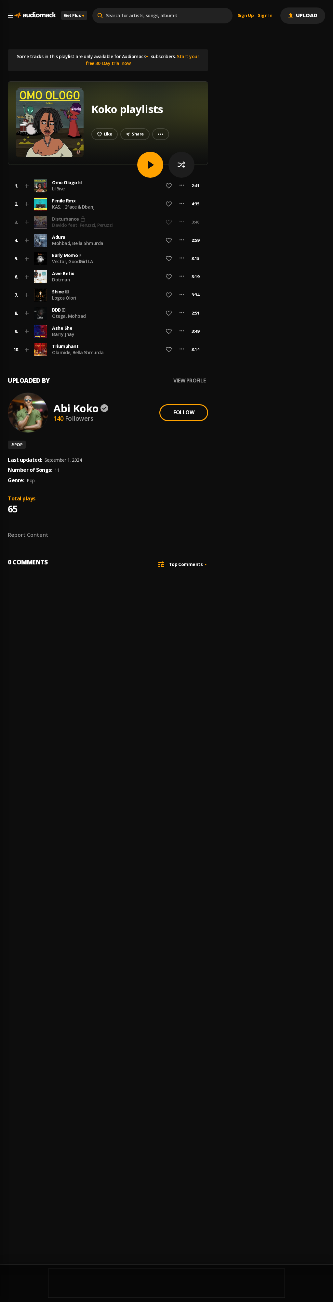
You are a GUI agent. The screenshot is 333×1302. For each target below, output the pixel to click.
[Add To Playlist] (27, 186)
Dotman (61, 280)
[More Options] (182, 186)
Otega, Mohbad (69, 316)
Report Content (28, 534)
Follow (183, 412)
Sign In (265, 15)
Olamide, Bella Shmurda (77, 352)
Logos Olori (64, 298)
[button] (106, 186)
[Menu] (10, 16)
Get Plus (74, 15)
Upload (307, 15)
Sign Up (246, 15)
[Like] (169, 185)
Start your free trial (155, 222)
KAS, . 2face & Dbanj (73, 207)
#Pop (16, 444)
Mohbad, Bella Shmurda (77, 243)
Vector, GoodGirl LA (72, 261)
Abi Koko (76, 408)
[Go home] (34, 15)
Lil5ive (58, 189)
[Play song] (150, 165)
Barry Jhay (63, 334)
